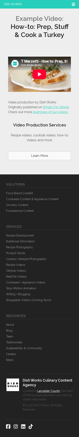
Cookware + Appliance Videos (25, 282)
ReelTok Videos (16, 276)
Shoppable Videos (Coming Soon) (28, 300)
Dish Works (13, 4)
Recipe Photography (19, 247)
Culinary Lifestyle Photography (26, 259)
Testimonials (14, 342)
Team (9, 336)
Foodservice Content (20, 210)
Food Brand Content (19, 193)
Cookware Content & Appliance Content (32, 199)
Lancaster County (48, 390)
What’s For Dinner (55, 107)
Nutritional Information (20, 241)
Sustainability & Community (24, 348)
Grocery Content (17, 205)
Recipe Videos (15, 264)
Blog (9, 330)
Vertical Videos (16, 270)
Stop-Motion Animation (21, 288)
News (9, 360)
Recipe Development (20, 235)
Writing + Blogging (18, 294)
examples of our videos (50, 112)
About (10, 324)
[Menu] (73, 4)
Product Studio (16, 253)
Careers (11, 354)
